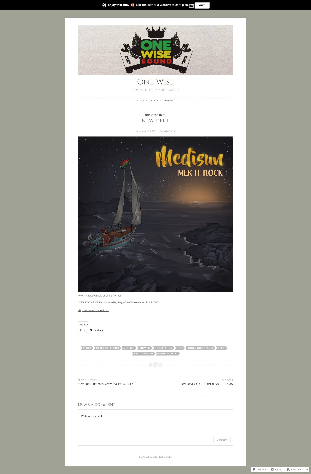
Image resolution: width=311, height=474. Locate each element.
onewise (144, 348)
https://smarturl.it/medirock (93, 310)
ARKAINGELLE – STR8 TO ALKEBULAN (207, 382)
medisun (129, 348)
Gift (202, 5)
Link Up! (169, 100)
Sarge (222, 348)
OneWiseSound (167, 131)
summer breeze (168, 353)
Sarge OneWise (143, 353)
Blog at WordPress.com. (155, 457)
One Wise (155, 82)
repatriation (163, 348)
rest (180, 348)
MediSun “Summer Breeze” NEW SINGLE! (105, 382)
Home (140, 100)
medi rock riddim (107, 348)
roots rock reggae (200, 348)
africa (87, 348)
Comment (222, 439)
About (154, 100)
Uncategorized (155, 115)
